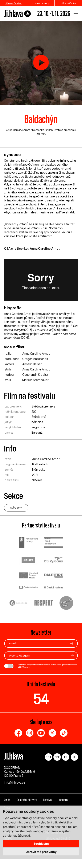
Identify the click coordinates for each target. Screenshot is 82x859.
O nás (7, 799)
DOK (48, 757)
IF (74, 757)
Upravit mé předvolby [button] (41, 852)
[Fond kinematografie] (53, 543)
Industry (63, 799)
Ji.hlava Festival (13, 3)
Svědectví (39, 416)
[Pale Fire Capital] (53, 575)
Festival (47, 799)
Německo (38, 130)
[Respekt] (43, 603)
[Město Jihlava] (28, 560)
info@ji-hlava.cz (14, 782)
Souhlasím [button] (41, 843)
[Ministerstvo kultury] (28, 543)
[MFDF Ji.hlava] (17, 13)
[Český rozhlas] (53, 588)
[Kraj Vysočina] (53, 560)
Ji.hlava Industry (41, 3)
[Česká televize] (28, 588)
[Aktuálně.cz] (18, 603)
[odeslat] (72, 643)
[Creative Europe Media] (28, 575)
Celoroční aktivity (27, 799)
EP (65, 757)
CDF (57, 757)
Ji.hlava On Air (68, 3)
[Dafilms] (66, 603)
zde (28, 667)
